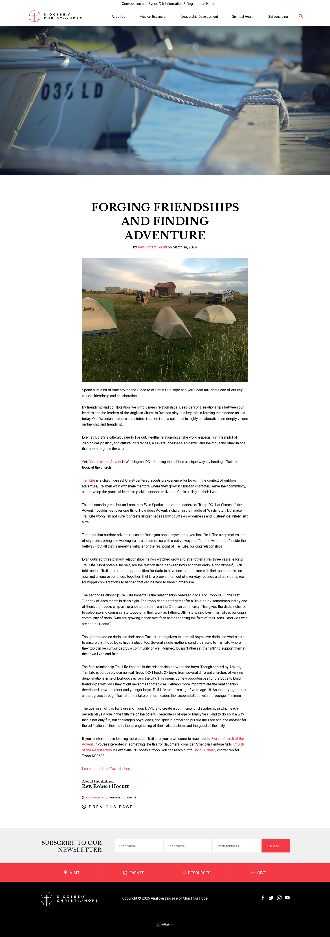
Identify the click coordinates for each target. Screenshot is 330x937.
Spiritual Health (243, 16)
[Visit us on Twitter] (271, 898)
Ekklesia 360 (165, 924)
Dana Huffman (205, 750)
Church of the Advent (105, 462)
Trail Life (88, 480)
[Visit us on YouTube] (287, 898)
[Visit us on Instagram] (279, 898)
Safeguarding (278, 16)
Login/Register (94, 797)
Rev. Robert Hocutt (152, 247)
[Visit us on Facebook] (263, 898)
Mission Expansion (153, 16)
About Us (118, 16)
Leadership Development (199, 16)
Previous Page (111, 807)
